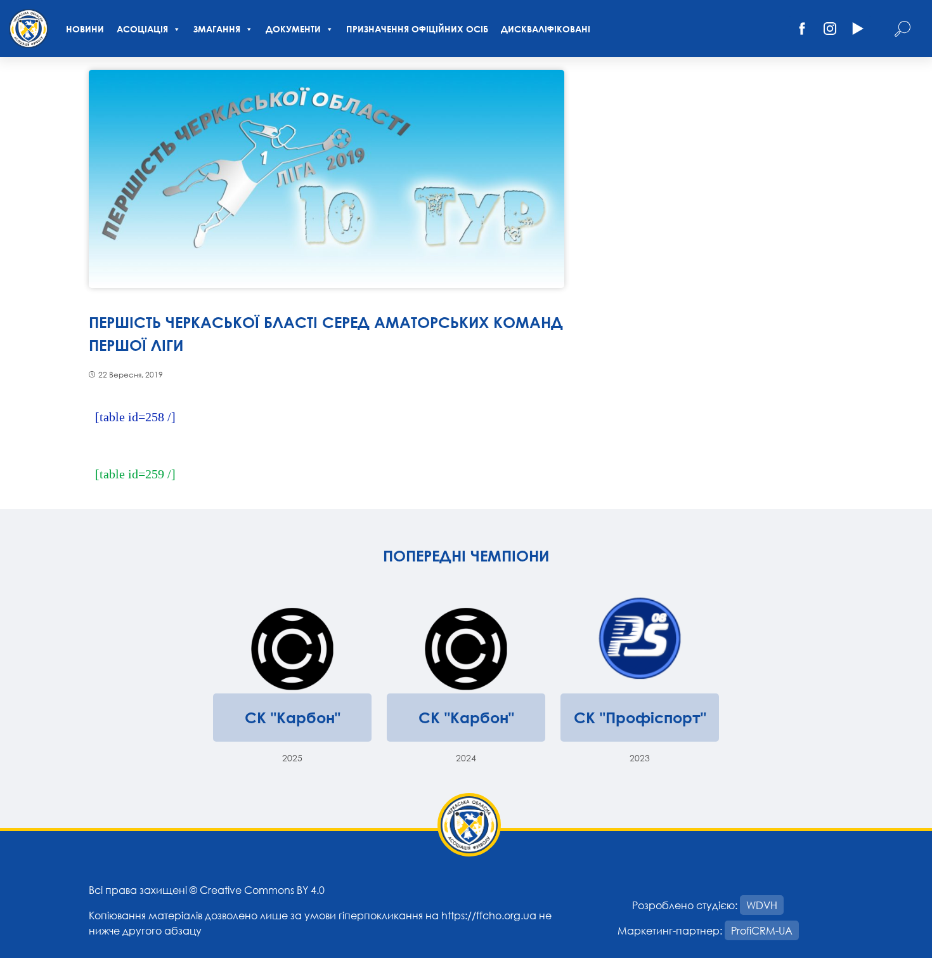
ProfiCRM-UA (762, 930)
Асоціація (142, 28)
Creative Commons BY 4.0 (262, 889)
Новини (85, 28)
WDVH (761, 905)
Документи (293, 28)
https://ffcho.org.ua (488, 915)
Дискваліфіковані (545, 28)
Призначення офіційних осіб (417, 28)
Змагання (216, 28)
